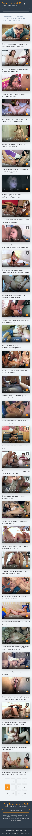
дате (4, 18)
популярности (11, 18)
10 (13, 793)
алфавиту (16, 20)
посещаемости (22, 18)
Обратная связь (21, 830)
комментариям (7, 20)
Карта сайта (10, 830)
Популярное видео (16, 811)
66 (25, 793)
